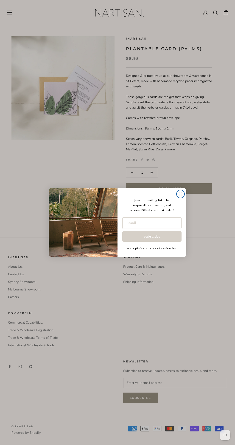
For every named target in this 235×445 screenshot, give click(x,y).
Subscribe (152, 236)
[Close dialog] (180, 194)
